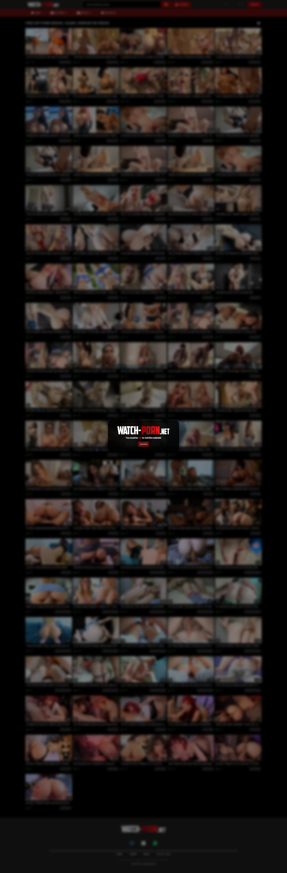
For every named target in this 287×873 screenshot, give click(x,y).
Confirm (143, 444)
